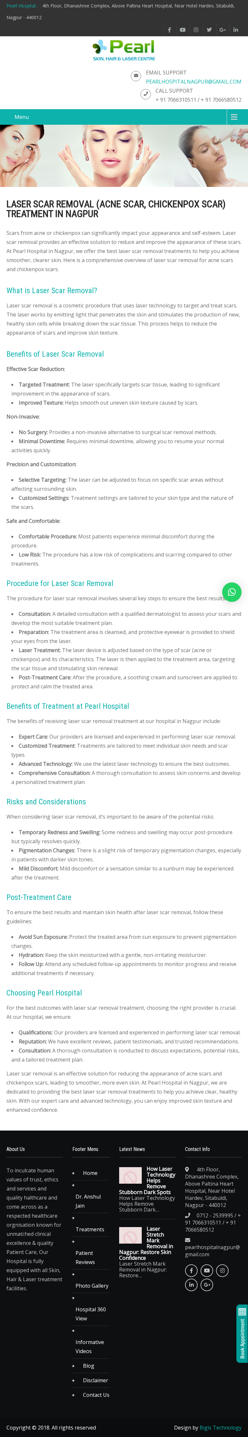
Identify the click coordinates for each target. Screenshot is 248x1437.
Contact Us (96, 1394)
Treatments (90, 1229)
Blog (88, 1365)
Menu (22, 117)
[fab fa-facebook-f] (169, 29)
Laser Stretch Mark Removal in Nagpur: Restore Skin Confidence (146, 1243)
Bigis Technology (221, 1427)
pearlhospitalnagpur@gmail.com (194, 81)
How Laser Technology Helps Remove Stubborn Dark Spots (147, 1180)
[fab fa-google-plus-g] (222, 29)
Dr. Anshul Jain (88, 1201)
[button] (232, 592)
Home (90, 1173)
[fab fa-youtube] (183, 29)
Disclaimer (95, 1380)
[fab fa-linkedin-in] (236, 29)
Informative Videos (90, 1347)
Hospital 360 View (91, 1314)
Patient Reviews (85, 1257)
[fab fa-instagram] (196, 29)
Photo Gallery (92, 1285)
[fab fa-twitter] (209, 29)
